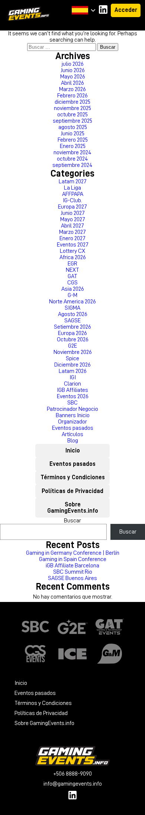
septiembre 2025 (72, 121)
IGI (73, 377)
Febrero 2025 (73, 140)
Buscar (72, 521)
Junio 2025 (72, 133)
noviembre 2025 (72, 108)
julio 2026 (73, 64)
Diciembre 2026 (72, 365)
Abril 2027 (72, 226)
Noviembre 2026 (73, 352)
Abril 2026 (72, 83)
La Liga (72, 188)
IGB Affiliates (72, 390)
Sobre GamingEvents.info (72, 508)
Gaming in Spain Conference (72, 559)
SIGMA (72, 308)
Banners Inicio (73, 415)
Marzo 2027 (72, 232)
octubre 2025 (72, 114)
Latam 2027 (73, 181)
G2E (72, 346)
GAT (72, 276)
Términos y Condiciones (73, 477)
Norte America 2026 (72, 302)
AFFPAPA (72, 194)
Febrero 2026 (72, 96)
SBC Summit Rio (72, 572)
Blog (72, 441)
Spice (72, 358)
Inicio (72, 451)
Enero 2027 (72, 238)
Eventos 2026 (72, 396)
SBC (72, 403)
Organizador (72, 422)
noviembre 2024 (72, 152)
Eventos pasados (72, 428)
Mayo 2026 (72, 77)
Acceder (126, 10)
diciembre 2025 (72, 102)
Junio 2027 (73, 213)
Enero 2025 (73, 146)
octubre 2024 (72, 159)
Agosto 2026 (72, 314)
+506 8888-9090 (72, 774)
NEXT (72, 270)
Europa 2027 (72, 207)
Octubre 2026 (72, 339)
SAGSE (72, 320)
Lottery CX (72, 251)
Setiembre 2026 (72, 327)
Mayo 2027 (72, 219)
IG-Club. (72, 200)
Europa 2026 (72, 333)
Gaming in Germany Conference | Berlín (72, 553)
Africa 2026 (72, 257)
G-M (72, 295)
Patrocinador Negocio (72, 409)
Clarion (72, 384)
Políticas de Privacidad (72, 491)
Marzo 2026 (72, 89)
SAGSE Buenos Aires (72, 578)
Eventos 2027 (72, 245)
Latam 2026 (73, 371)
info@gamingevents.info (73, 784)
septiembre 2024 (72, 165)
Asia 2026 (72, 289)
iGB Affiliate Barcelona (72, 565)
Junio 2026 (73, 70)
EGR (72, 264)
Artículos (72, 434)
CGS (72, 283)
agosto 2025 (72, 127)
